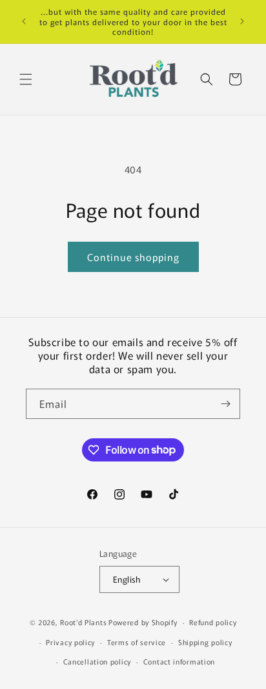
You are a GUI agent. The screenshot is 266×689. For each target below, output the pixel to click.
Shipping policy (205, 642)
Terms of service (136, 642)
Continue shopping (133, 257)
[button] (26, 79)
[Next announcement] (242, 21)
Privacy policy (70, 642)
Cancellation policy (97, 661)
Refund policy (212, 622)
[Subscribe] (225, 404)
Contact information (179, 661)
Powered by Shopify (143, 622)
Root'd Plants (83, 622)
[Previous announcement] (24, 21)
